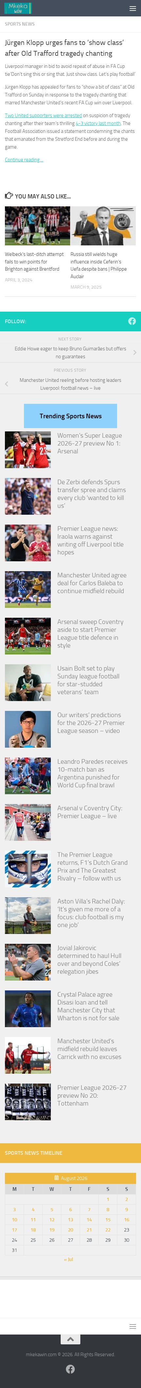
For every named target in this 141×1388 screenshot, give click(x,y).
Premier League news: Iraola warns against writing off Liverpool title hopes (90, 540)
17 (14, 1230)
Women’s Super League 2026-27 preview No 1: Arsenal (89, 443)
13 (70, 1220)
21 (89, 1230)
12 (51, 1220)
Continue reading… (24, 160)
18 (33, 1230)
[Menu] (133, 8)
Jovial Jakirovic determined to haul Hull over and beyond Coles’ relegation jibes (89, 959)
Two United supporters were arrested (43, 115)
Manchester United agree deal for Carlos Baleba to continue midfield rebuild (92, 583)
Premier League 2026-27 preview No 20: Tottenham (92, 1095)
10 (14, 1220)
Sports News (20, 24)
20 (70, 1230)
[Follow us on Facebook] (132, 321)
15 (108, 1220)
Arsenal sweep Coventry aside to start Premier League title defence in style (90, 633)
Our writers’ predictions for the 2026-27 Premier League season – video (91, 723)
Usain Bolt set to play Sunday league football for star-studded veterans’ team (88, 680)
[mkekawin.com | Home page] (22, 8)
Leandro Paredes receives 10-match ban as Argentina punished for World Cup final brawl (92, 773)
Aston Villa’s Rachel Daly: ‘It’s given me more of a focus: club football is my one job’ (91, 913)
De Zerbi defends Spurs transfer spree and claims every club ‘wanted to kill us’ (91, 493)
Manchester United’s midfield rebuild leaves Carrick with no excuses (89, 1049)
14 (89, 1220)
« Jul (68, 1259)
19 (51, 1230)
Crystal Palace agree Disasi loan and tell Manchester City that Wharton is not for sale (88, 1006)
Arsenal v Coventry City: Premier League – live (89, 812)
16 (126, 1220)
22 (108, 1230)
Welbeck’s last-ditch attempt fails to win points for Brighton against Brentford (34, 261)
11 (33, 1220)
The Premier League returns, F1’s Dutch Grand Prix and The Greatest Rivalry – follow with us (92, 866)
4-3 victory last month (98, 123)
